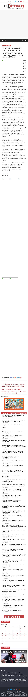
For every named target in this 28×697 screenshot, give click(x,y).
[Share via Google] (15, 377)
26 (9, 638)
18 (5, 635)
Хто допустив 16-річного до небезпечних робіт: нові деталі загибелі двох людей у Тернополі (13, 511)
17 (2, 635)
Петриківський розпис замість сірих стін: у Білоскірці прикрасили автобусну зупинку (13, 535)
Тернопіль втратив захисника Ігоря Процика (11, 610)
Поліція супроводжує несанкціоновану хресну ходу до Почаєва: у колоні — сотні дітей (14, 586)
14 (17, 633)
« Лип (2, 643)
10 (2, 633)
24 (2, 638)
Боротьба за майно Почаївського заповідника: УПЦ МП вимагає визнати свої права (13, 595)
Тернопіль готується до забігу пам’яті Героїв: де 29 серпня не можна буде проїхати (13, 550)
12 (9, 633)
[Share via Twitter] (17, 377)
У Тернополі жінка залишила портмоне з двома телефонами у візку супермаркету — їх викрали (12, 452)
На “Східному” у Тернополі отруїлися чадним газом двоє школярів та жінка (12, 385)
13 (13, 633)
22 (20, 635)
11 (5, 633)
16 (24, 633)
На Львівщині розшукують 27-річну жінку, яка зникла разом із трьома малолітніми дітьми (13, 606)
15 (20, 633)
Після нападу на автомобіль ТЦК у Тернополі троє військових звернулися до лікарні (13, 576)
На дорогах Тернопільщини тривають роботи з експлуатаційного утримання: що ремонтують (12, 521)
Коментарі (23, 413)
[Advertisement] (14, 24)
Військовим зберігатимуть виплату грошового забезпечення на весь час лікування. (12, 496)
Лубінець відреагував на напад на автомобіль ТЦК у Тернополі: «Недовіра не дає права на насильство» (13, 485)
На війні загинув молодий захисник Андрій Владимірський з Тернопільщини (11, 456)
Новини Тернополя (6, 45)
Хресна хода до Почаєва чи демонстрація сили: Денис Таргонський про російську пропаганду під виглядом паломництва (14, 506)
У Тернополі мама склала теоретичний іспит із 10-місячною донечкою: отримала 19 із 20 (13, 416)
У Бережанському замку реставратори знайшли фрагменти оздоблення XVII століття (12, 501)
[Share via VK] (13, 377)
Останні (6, 413)
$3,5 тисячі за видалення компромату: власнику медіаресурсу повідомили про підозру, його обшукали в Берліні (14, 446)
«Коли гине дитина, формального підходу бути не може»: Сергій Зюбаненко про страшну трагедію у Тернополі (13, 601)
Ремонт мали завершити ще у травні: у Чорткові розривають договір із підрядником (12, 436)
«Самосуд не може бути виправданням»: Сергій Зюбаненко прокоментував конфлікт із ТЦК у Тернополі (12, 571)
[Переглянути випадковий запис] (25, 40)
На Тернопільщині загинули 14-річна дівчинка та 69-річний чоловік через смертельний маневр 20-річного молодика (14, 426)
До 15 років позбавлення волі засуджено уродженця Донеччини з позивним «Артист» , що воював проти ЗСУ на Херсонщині (13, 555)
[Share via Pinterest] (20, 377)
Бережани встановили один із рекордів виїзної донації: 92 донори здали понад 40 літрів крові (14, 545)
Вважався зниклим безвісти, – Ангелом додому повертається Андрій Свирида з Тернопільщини (12, 471)
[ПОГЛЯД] (2, 40)
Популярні (14, 413)
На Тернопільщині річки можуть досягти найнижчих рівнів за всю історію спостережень (13, 560)
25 (5, 638)
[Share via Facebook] (11, 377)
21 (17, 635)
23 (24, 635)
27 (13, 638)
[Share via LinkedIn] (19, 377)
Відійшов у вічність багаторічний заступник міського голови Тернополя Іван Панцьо (13, 590)
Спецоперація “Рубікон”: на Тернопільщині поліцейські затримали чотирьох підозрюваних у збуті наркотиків (14, 526)
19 (9, 635)
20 (13, 635)
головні (13, 57)
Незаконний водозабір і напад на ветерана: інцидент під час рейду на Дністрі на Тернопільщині (13, 420)
